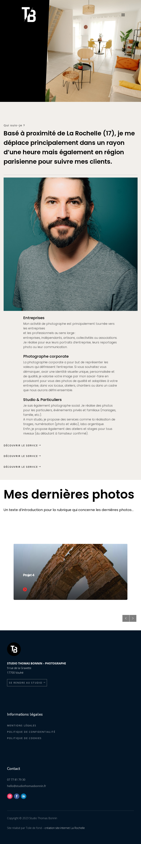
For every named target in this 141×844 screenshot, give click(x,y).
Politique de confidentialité (31, 731)
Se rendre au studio (25, 682)
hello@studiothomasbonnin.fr (26, 786)
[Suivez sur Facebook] (16, 796)
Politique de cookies (24, 738)
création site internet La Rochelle (65, 828)
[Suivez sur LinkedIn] (23, 796)
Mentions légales (21, 725)
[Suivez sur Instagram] (10, 796)
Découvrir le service (21, 445)
